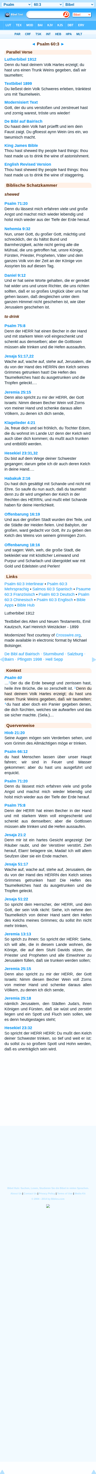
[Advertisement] (48, 1098)
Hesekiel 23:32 (18, 1028)
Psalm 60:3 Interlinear (24, 584)
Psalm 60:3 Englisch (55, 600)
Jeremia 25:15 (17, 392)
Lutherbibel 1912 (20, 59)
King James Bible (21, 145)
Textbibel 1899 (18, 83)
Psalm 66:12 (16, 751)
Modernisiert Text (21, 102)
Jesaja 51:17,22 (19, 356)
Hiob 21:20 (14, 733)
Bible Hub (26, 605)
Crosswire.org (68, 635)
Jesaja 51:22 (16, 899)
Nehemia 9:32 (17, 229)
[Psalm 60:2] (5, 669)
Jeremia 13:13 (17, 934)
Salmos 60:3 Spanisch (52, 589)
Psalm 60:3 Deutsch (57, 594)
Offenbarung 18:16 (22, 545)
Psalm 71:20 (16, 203)
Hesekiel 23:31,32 (21, 453)
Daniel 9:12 (15, 275)
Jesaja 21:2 (15, 835)
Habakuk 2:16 (17, 478)
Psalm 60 (13, 677)
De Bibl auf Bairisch (23, 121)
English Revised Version (27, 164)
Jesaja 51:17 (16, 864)
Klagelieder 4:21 (19, 422)
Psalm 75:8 (14, 326)
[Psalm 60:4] (90, 669)
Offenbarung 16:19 (22, 514)
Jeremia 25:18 (17, 998)
